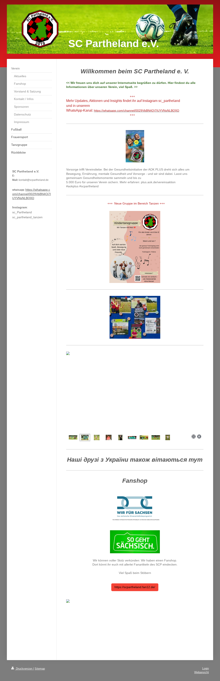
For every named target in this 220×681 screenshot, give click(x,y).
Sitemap (40, 668)
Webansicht (201, 672)
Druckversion (24, 668)
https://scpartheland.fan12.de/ (135, 587)
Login (205, 668)
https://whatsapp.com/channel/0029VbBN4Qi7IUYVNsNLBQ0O (31, 194)
